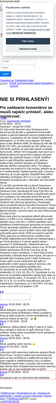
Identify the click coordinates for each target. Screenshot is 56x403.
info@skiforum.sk (25, 393)
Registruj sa (7, 80)
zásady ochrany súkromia (28, 396)
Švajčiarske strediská (18, 121)
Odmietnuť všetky (28, 49)
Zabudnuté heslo (24, 80)
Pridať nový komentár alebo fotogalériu (31, 83)
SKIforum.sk (8, 393)
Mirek (4, 118)
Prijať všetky (28, 41)
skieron (4, 304)
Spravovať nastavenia (24, 32)
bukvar (4, 372)
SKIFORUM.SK (10, 401)
